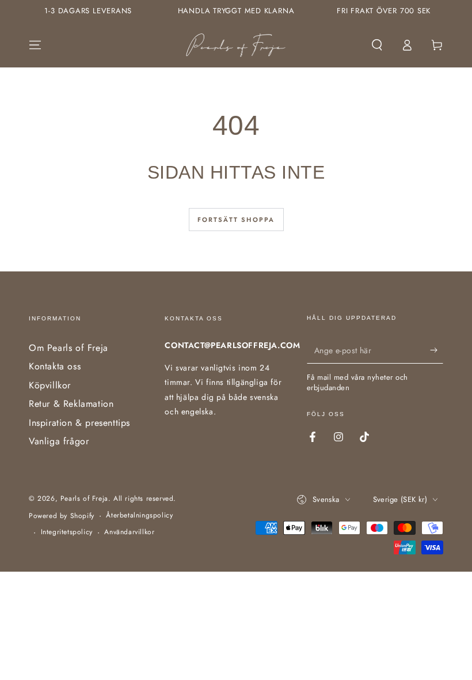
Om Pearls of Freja (68, 347)
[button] (377, 45)
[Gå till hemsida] (236, 45)
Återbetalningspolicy (139, 515)
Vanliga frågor (59, 441)
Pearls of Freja (84, 498)
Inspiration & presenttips (79, 422)
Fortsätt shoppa (236, 219)
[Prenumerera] (436, 350)
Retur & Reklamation (71, 403)
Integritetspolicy (67, 532)
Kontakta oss (55, 366)
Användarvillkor (129, 532)
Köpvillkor (50, 385)
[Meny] (35, 45)
